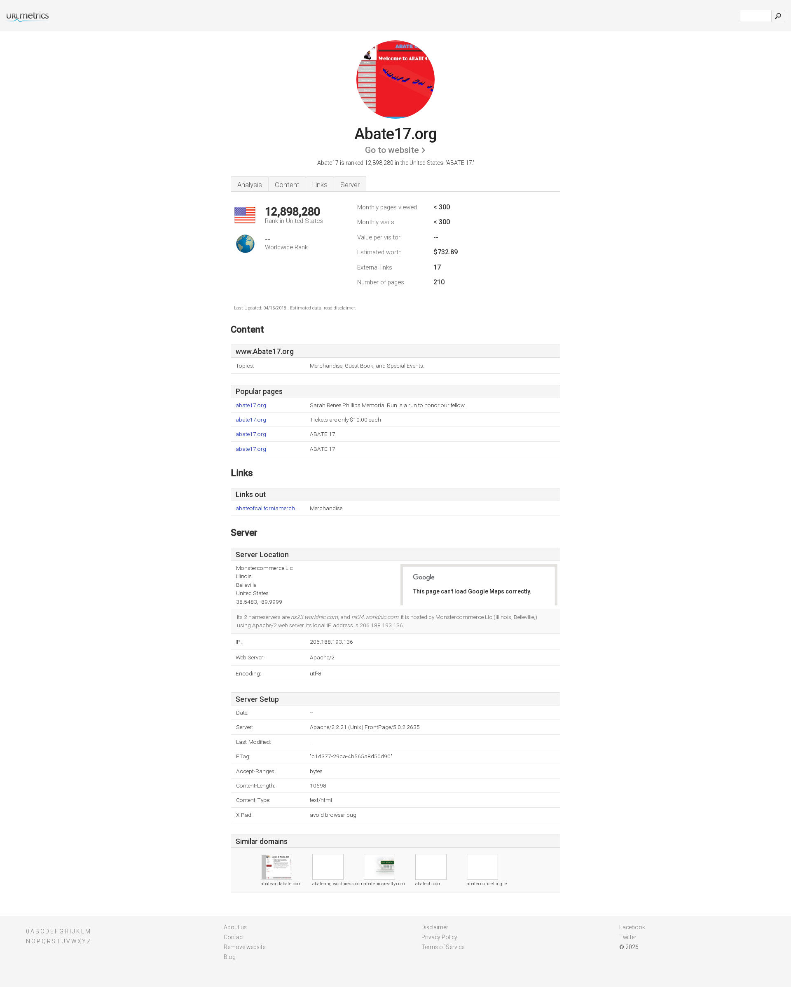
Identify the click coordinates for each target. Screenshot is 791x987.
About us (235, 927)
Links (320, 185)
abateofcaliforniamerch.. (266, 508)
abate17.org (251, 405)
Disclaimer (434, 927)
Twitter (628, 937)
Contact (234, 937)
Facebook (632, 927)
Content (287, 185)
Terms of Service (442, 947)
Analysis (249, 185)
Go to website (392, 150)
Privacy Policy (439, 937)
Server (350, 185)
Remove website (244, 947)
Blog (230, 957)
